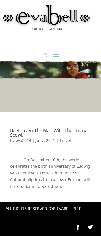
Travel (65, 140)
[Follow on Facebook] (78, 227)
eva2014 (23, 140)
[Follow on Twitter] (93, 227)
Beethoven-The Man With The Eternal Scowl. (49, 132)
